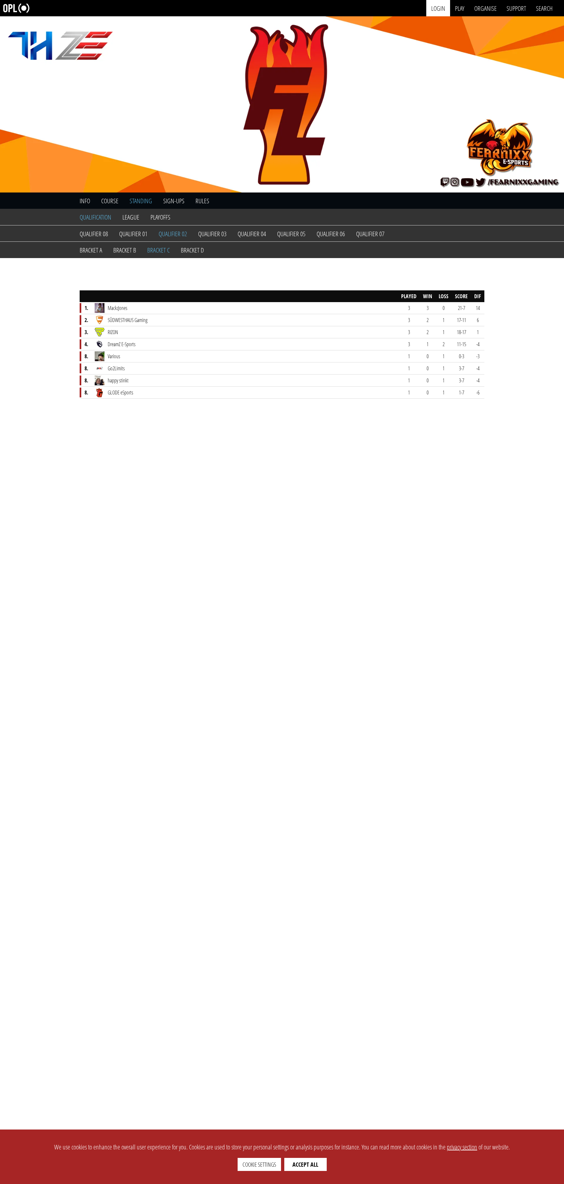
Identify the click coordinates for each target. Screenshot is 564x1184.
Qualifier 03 (212, 233)
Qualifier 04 (252, 233)
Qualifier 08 (94, 233)
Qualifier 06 (331, 233)
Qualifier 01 (133, 233)
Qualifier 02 (173, 233)
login (438, 8)
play (459, 8)
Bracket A (91, 250)
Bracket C (158, 250)
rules (202, 200)
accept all (305, 1164)
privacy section (462, 1147)
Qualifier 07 (370, 233)
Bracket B (124, 250)
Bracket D (192, 250)
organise (485, 8)
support (516, 8)
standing (141, 200)
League (130, 217)
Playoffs (160, 217)
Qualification (95, 217)
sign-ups (173, 200)
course (109, 200)
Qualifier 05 (291, 233)
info (85, 200)
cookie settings (259, 1164)
